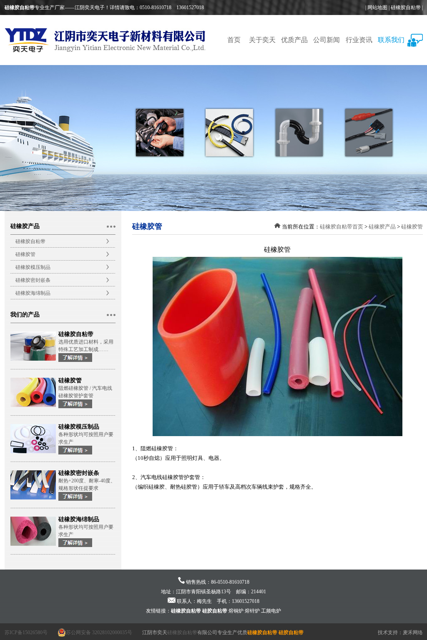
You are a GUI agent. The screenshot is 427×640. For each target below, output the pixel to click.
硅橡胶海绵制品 (32, 293)
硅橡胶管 (25, 254)
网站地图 (377, 7)
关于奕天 (262, 39)
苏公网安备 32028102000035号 (99, 632)
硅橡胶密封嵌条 (32, 280)
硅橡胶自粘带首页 (341, 226)
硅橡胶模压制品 (32, 267)
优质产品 (294, 39)
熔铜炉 (236, 611)
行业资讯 (359, 39)
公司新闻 (326, 39)
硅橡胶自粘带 (406, 7)
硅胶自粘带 (214, 611)
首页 (234, 39)
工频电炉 (271, 611)
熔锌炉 (252, 611)
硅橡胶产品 (382, 226)
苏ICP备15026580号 (26, 632)
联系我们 (391, 39)
